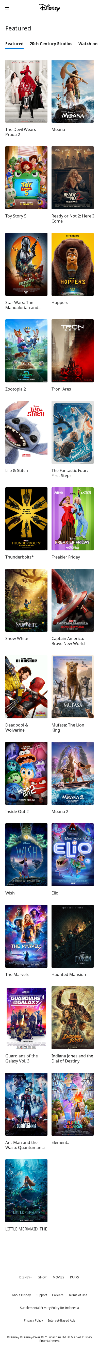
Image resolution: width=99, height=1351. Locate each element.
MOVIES (58, 1277)
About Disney (21, 1295)
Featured (14, 43)
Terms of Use (78, 1295)
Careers (57, 1295)
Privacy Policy (33, 1320)
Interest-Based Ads (61, 1320)
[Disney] (49, 8)
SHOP (42, 1277)
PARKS (74, 1277)
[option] (17, 45)
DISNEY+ (25, 1277)
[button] (7, 8)
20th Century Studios (51, 43)
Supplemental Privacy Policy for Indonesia (49, 1308)
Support (41, 1295)
